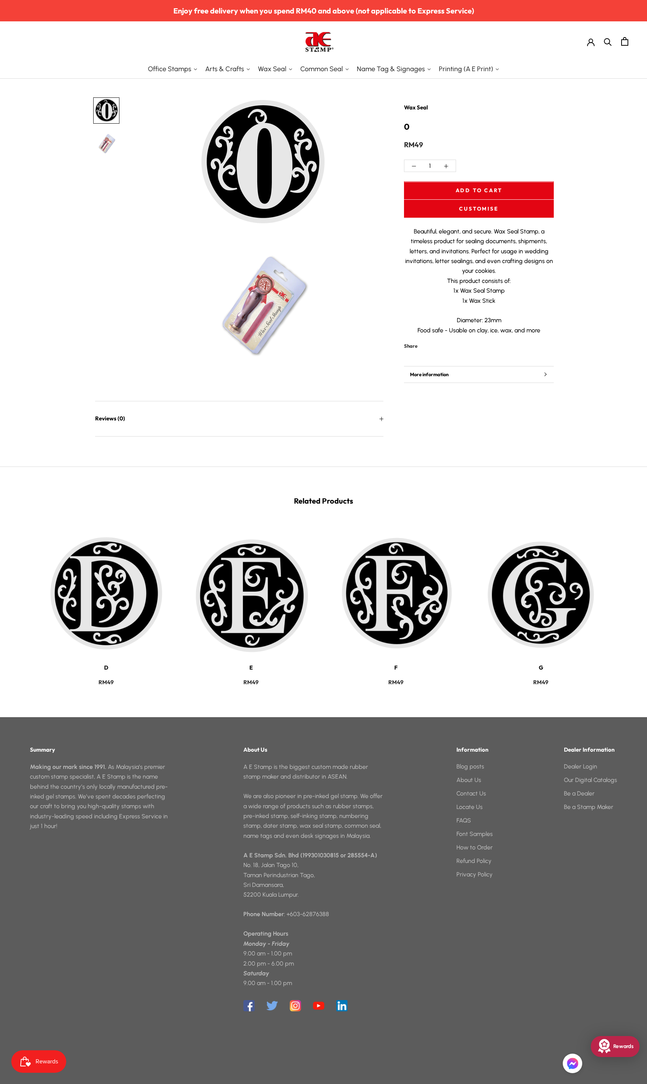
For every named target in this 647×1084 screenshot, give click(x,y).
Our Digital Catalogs (590, 779)
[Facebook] (424, 344)
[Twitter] (434, 344)
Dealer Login (580, 766)
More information (429, 374)
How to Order (474, 847)
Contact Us (471, 793)
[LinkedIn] (341, 1005)
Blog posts (470, 766)
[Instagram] (295, 1005)
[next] (623, 601)
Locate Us (469, 806)
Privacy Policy (474, 874)
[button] (572, 1063)
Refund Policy (474, 860)
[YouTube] (318, 1005)
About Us (468, 779)
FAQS (463, 820)
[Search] (608, 41)
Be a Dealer (579, 793)
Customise (478, 208)
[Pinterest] (444, 344)
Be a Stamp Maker (588, 806)
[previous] (23, 601)
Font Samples (474, 833)
